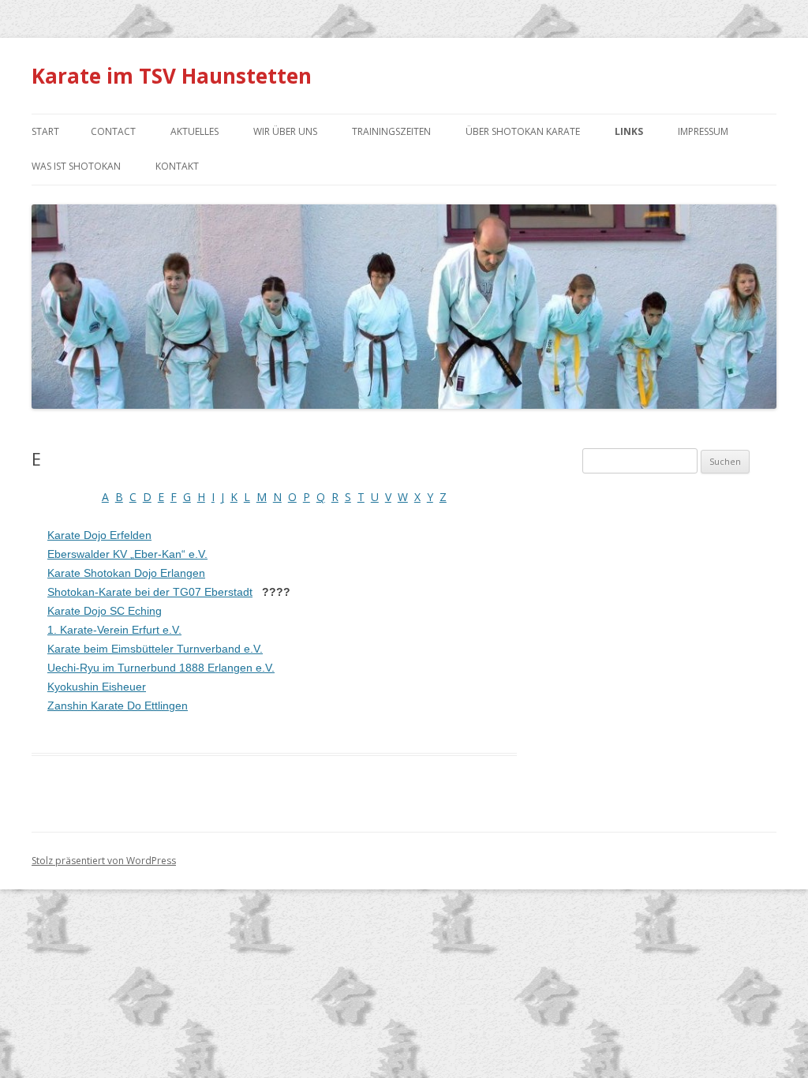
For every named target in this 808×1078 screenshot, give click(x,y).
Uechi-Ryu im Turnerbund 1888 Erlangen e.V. (161, 667)
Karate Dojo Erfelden (99, 535)
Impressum (703, 131)
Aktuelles (194, 131)
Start (45, 131)
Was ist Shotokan (76, 166)
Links (629, 131)
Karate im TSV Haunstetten (172, 76)
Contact (113, 131)
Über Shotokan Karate (523, 131)
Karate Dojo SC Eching (104, 611)
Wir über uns (285, 131)
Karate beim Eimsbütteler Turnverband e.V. (155, 648)
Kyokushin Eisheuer (96, 686)
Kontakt (177, 166)
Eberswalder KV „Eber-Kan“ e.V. (127, 554)
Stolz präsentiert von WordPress (104, 860)
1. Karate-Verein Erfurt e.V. (114, 629)
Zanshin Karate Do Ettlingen (117, 705)
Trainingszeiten (391, 131)
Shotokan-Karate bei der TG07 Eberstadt (149, 592)
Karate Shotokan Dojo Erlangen (126, 573)
